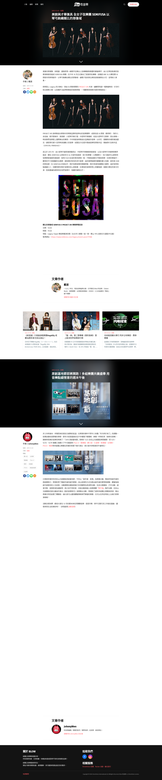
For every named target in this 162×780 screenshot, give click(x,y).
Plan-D (76, 443)
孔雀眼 (96, 443)
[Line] (31, 91)
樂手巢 (101, 488)
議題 (31, 4)
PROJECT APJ (83, 87)
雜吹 (42, 4)
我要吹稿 (133, 4)
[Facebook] (24, 91)
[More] (34, 91)
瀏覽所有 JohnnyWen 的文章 (73, 734)
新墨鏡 (103, 443)
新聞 (36, 4)
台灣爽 (110, 443)
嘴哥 (50, 446)
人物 (25, 4)
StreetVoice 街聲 (88, 767)
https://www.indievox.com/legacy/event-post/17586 (71, 237)
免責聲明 (26, 774)
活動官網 (71, 507)
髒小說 (89, 443)
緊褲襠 (83, 443)
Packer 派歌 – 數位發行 (103, 767)
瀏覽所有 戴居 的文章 (71, 297)
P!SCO (45, 446)
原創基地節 (33, 467)
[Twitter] (27, 91)
